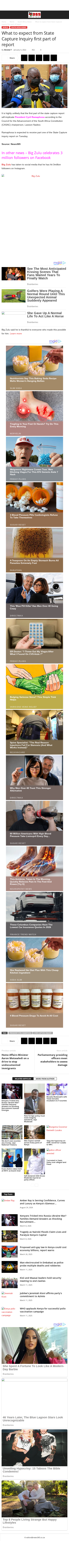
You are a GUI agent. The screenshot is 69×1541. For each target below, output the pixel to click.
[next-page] (36, 1185)
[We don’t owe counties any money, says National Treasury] (12, 1132)
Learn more (16, 333)
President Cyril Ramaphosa (30, 117)
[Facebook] (24, 58)
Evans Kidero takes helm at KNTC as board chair (12, 1170)
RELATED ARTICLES (23, 1078)
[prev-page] (32, 1185)
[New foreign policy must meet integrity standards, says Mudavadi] (34, 1099)
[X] (31, 58)
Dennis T (8, 50)
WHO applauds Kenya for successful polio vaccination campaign (43, 1310)
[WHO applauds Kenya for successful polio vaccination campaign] (10, 1313)
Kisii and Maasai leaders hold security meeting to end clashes (40, 1279)
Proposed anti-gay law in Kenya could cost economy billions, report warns (43, 1249)
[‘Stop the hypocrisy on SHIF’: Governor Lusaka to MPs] (57, 1132)
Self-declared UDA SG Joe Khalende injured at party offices (34, 1178)
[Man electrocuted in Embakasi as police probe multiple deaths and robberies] (10, 1267)
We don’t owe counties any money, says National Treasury (11, 1143)
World (12, 22)
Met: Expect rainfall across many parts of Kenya (33, 1142)
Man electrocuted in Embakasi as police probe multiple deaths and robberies (41, 1264)
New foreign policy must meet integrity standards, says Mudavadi (34, 1119)
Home (4, 22)
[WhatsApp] (46, 58)
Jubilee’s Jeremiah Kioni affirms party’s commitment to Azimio (41, 1295)
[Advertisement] (34, 5)
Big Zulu (6, 164)
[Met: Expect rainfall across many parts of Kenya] (34, 1132)
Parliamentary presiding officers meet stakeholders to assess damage (52, 1059)
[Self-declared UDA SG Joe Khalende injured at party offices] (34, 1161)
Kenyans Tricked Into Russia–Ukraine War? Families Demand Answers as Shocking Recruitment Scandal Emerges (10, 1105)
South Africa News (25, 22)
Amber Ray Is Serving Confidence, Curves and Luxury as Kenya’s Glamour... (42, 1202)
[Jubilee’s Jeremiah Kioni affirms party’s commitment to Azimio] (10, 1298)
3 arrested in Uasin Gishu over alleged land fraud (56, 1162)
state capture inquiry (43, 1033)
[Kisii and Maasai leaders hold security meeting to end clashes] (10, 1282)
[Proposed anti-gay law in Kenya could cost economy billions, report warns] (10, 1252)
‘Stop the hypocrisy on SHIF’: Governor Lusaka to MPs (56, 1142)
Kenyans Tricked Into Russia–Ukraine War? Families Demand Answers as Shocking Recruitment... (43, 1218)
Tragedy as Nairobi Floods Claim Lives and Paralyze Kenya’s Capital (43, 1233)
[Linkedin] (54, 58)
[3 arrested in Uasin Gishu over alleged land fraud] (57, 1153)
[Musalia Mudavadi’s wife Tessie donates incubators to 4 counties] (57, 1089)
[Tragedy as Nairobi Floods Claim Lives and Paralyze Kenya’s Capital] (10, 1236)
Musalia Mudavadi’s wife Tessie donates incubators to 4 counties (57, 1099)
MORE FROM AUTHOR (45, 1078)
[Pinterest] (39, 58)
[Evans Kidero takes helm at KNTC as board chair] (12, 1157)
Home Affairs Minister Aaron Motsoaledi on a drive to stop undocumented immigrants (15, 1061)
